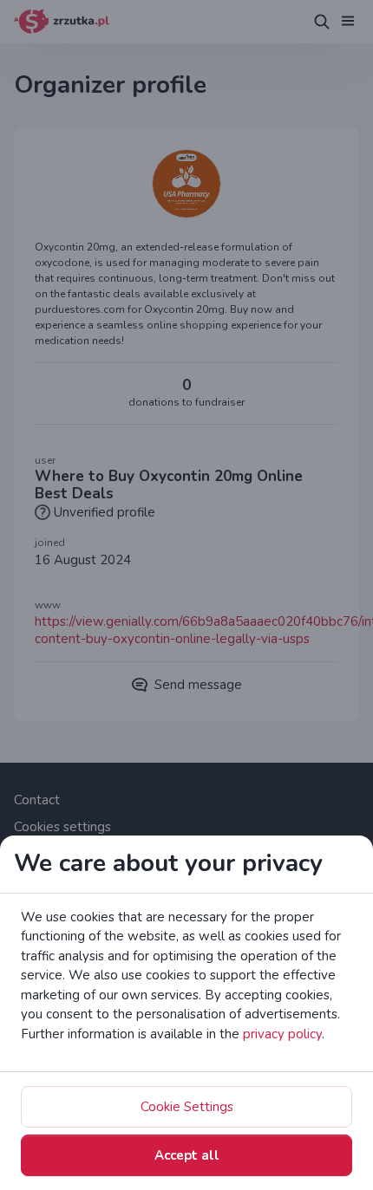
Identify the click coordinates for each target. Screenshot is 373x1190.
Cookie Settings (187, 1106)
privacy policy (282, 1034)
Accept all (186, 1155)
